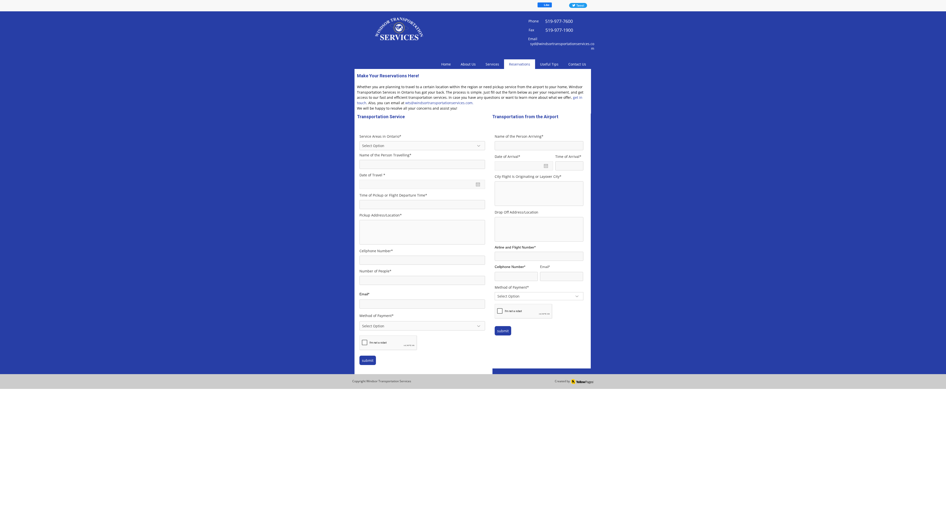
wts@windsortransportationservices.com (439, 102)
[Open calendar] (478, 184)
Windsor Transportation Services (388, 381)
